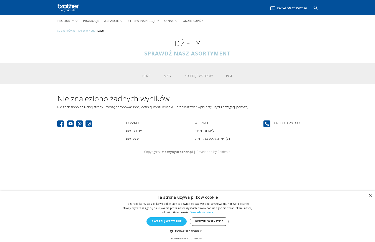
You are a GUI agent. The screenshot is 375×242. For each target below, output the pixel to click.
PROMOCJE (91, 21)
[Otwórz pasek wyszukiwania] (315, 8)
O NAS (169, 21)
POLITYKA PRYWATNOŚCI (212, 139)
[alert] (187, 216)
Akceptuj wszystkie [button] (166, 221)
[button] (187, 231)
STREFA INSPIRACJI (141, 21)
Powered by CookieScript (187, 238)
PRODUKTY (65, 21)
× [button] (370, 195)
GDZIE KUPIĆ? (193, 21)
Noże (146, 76)
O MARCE (133, 123)
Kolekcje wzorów (199, 76)
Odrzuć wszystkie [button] (209, 221)
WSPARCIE (111, 21)
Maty (167, 76)
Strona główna (66, 30)
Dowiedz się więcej (202, 212)
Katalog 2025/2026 (292, 8)
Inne (229, 76)
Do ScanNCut (86, 30)
